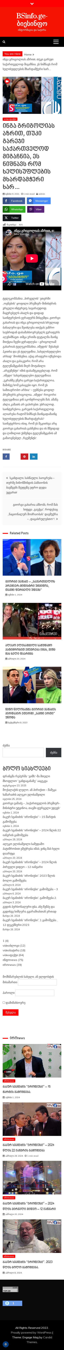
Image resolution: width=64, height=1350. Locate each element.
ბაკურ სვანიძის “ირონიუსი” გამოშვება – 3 (30, 889)
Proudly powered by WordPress (31, 1332)
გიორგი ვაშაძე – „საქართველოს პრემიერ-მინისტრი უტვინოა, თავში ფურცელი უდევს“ (30, 586)
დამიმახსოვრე (15, 1002)
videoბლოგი (11, 945)
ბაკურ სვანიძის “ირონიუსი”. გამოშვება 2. (30, 898)
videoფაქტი (10, 119)
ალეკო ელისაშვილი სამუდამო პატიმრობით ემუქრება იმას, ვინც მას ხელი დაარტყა (30, 650)
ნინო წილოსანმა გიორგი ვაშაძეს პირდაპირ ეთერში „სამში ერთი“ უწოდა (30, 714)
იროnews (9, 965)
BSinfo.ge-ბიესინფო (32, 20)
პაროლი (9, 992)
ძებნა (6, 745)
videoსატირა (11, 950)
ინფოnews (10, 960)
